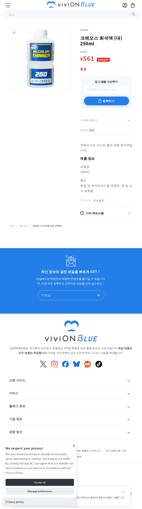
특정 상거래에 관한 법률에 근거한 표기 (81, 450)
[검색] (134, 14)
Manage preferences (40, 491)
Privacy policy (15, 502)
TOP (11, 225)
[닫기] (123, 492)
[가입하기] (98, 295)
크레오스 (23, 225)
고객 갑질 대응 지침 (115, 450)
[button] (8, 5)
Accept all (39, 482)
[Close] (74, 445)
